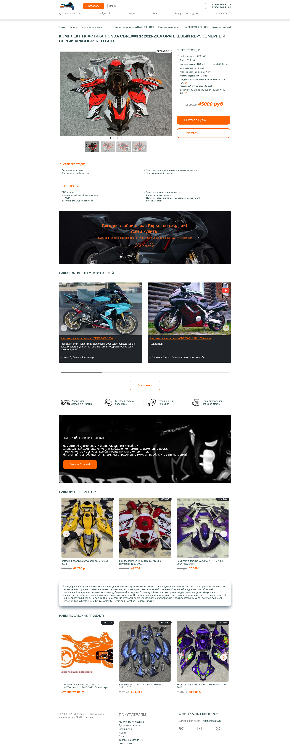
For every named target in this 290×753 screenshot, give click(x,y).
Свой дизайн (104, 13)
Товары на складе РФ (187, 13)
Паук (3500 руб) (220, 64)
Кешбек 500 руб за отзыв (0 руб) (196, 86)
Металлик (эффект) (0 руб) (193, 76)
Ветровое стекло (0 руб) (192, 68)
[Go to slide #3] (123, 146)
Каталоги (93, 6)
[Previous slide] (64, 92)
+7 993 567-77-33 (221, 4)
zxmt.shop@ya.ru (212, 721)
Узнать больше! (80, 464)
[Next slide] (167, 92)
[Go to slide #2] (108, 146)
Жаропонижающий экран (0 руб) (196, 72)
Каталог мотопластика (131, 722)
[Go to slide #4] (139, 146)
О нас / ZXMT (223, 13)
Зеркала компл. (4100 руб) (193, 64)
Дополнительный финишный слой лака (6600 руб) (202, 91)
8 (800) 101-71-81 (221, 7)
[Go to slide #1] (92, 146)
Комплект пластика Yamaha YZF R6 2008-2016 (87, 338)
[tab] (110, 138)
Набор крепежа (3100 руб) (193, 56)
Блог (155, 13)
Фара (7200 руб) (188, 60)
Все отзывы (145, 385)
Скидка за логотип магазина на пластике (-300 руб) (203, 81)
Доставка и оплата (69, 13)
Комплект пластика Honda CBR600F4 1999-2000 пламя (180, 338)
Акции (131, 13)
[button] (64, 328)
